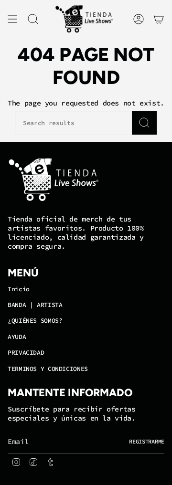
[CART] (159, 19)
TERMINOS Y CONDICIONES (48, 369)
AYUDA (17, 337)
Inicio (19, 289)
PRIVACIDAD (26, 352)
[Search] (144, 123)
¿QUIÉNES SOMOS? (35, 320)
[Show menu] (12, 19)
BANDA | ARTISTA (35, 305)
